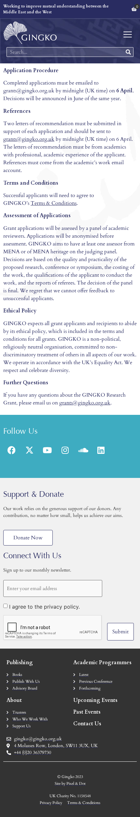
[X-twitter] (29, 450)
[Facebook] (11, 450)
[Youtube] (47, 450)
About (14, 700)
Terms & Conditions (54, 203)
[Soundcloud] (83, 450)
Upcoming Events (95, 700)
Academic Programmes (102, 662)
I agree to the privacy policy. (44, 606)
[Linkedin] (101, 450)
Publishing (20, 662)
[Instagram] (65, 450)
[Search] (128, 52)
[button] (127, 35)
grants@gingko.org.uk (28, 139)
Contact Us (87, 723)
